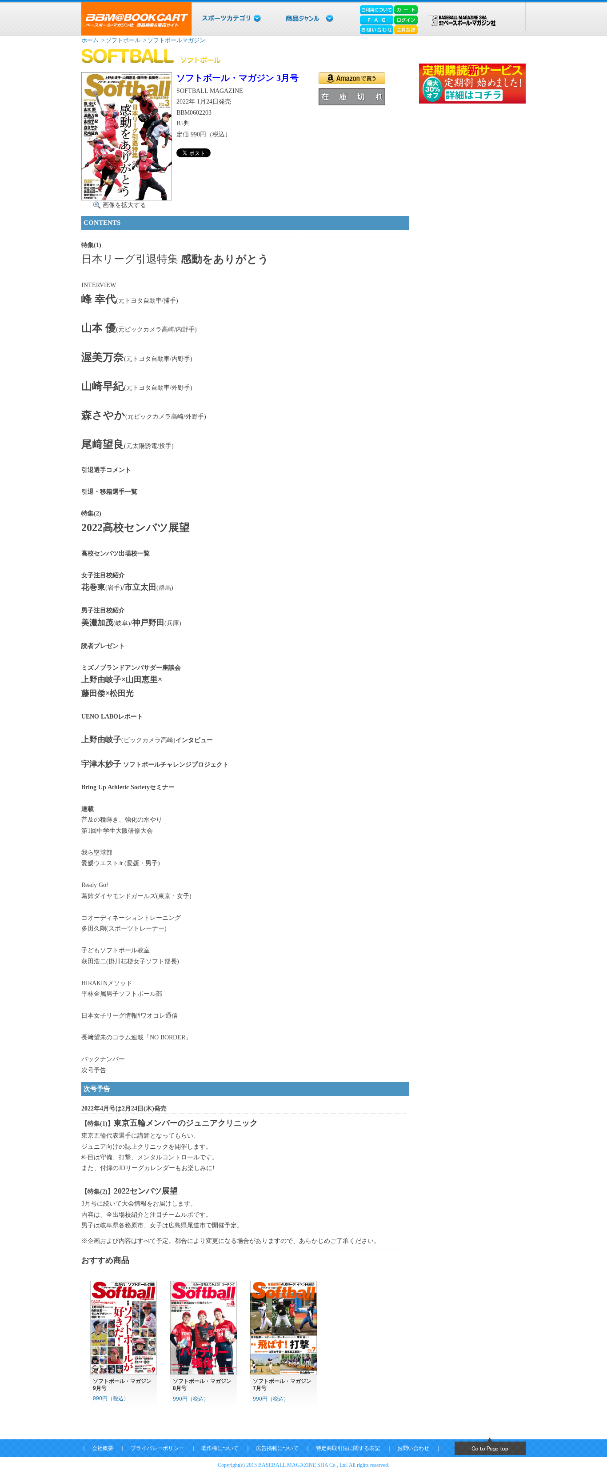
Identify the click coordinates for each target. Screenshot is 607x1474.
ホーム (90, 40)
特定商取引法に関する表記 (348, 1448)
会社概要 (102, 1448)
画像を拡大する (124, 204)
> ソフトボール (120, 40)
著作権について (220, 1448)
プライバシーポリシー (157, 1448)
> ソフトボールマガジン (173, 40)
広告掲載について (277, 1448)
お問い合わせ (413, 1448)
